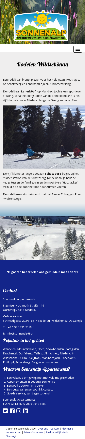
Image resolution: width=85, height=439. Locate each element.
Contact (54, 428)
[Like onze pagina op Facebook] (13, 412)
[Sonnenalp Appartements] (42, 25)
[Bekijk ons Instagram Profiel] (19, 412)
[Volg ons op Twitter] (6, 412)
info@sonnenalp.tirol (20, 333)
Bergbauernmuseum (44, 362)
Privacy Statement (33, 432)
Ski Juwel (34, 358)
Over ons (43, 428)
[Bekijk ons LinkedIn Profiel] (26, 412)
